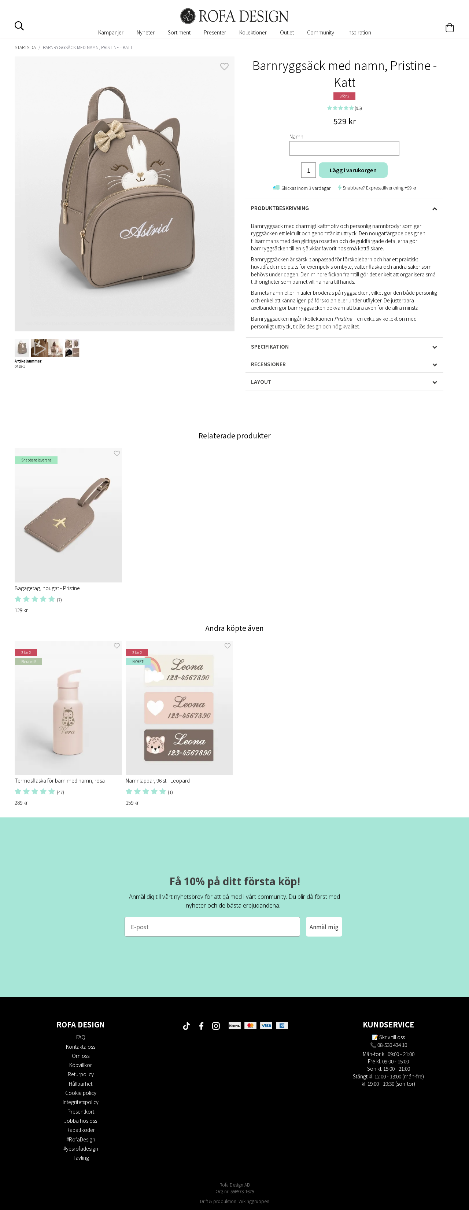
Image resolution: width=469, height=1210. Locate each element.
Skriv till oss (392, 1037)
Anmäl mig (324, 926)
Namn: (296, 136)
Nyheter (146, 32)
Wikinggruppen (254, 1201)
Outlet (287, 32)
